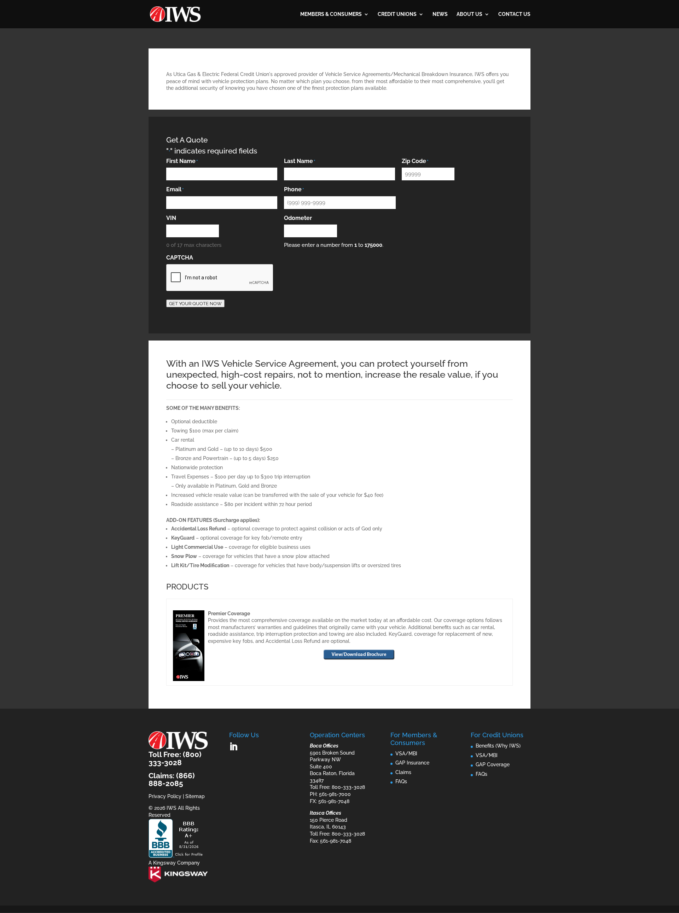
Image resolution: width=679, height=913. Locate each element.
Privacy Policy (165, 796)
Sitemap (195, 796)
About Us (469, 14)
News (440, 14)
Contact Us (514, 14)
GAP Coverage (493, 764)
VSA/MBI (406, 753)
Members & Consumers (331, 14)
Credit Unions (397, 14)
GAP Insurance (412, 763)
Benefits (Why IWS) (498, 746)
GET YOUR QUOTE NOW (195, 303)
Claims (403, 772)
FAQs (401, 781)
